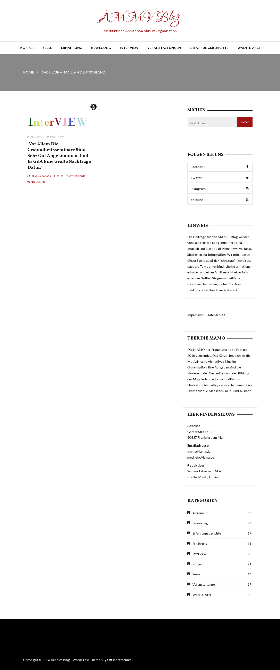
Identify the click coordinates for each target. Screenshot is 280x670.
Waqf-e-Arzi (248, 47)
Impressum (195, 315)
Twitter (196, 178)
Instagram (198, 188)
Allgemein (37, 136)
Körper (27, 47)
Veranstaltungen (164, 47)
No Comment (40, 181)
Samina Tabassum (43, 176)
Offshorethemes (119, 660)
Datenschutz (216, 315)
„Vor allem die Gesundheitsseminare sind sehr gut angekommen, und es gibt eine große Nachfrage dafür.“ (59, 156)
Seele (47, 47)
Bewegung (101, 47)
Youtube (197, 200)
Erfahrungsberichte (209, 47)
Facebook (198, 167)
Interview (129, 47)
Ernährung (71, 47)
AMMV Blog (140, 17)
